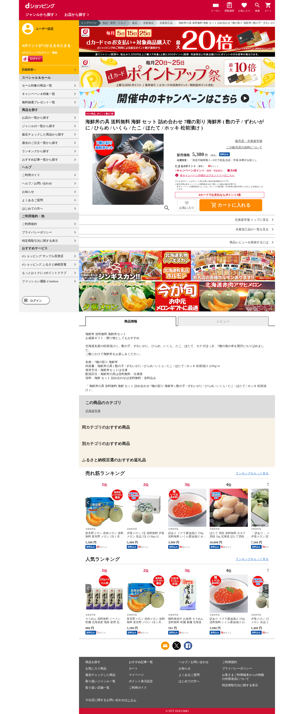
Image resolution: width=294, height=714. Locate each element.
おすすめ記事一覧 (141, 662)
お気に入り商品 (95, 668)
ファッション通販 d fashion (40, 281)
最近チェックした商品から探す (43, 134)
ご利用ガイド (31, 175)
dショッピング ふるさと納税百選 (44, 264)
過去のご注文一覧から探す (40, 142)
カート (133, 668)
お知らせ (28, 191)
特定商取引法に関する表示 (40, 240)
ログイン (36, 300)
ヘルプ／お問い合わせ (37, 183)
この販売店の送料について (244, 147)
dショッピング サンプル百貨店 (42, 256)
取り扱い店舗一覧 (97, 687)
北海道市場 (92, 411)
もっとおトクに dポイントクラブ (44, 272)
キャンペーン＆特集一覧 (38, 93)
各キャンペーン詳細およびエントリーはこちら (207, 175)
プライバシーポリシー (37, 232)
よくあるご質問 (32, 200)
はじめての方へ (32, 208)
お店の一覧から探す (35, 117)
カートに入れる (231, 205)
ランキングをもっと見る (252, 473)
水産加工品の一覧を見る (252, 229)
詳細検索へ (29, 69)
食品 (134, 22)
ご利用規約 (29, 224)
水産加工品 (166, 22)
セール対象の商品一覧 (37, 85)
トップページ (89, 22)
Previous (88, 502)
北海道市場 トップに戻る (252, 219)
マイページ (136, 674)
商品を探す (92, 662)
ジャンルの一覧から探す (38, 126)
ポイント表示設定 (141, 681)
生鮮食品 (148, 22)
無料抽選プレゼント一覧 (38, 102)
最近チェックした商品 (100, 674)
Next (266, 502)
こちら (131, 700)
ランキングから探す (35, 151)
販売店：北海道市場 (248, 141)
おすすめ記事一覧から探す (40, 159)
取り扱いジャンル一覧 (100, 681)
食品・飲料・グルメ (114, 22)
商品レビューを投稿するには (249, 242)
